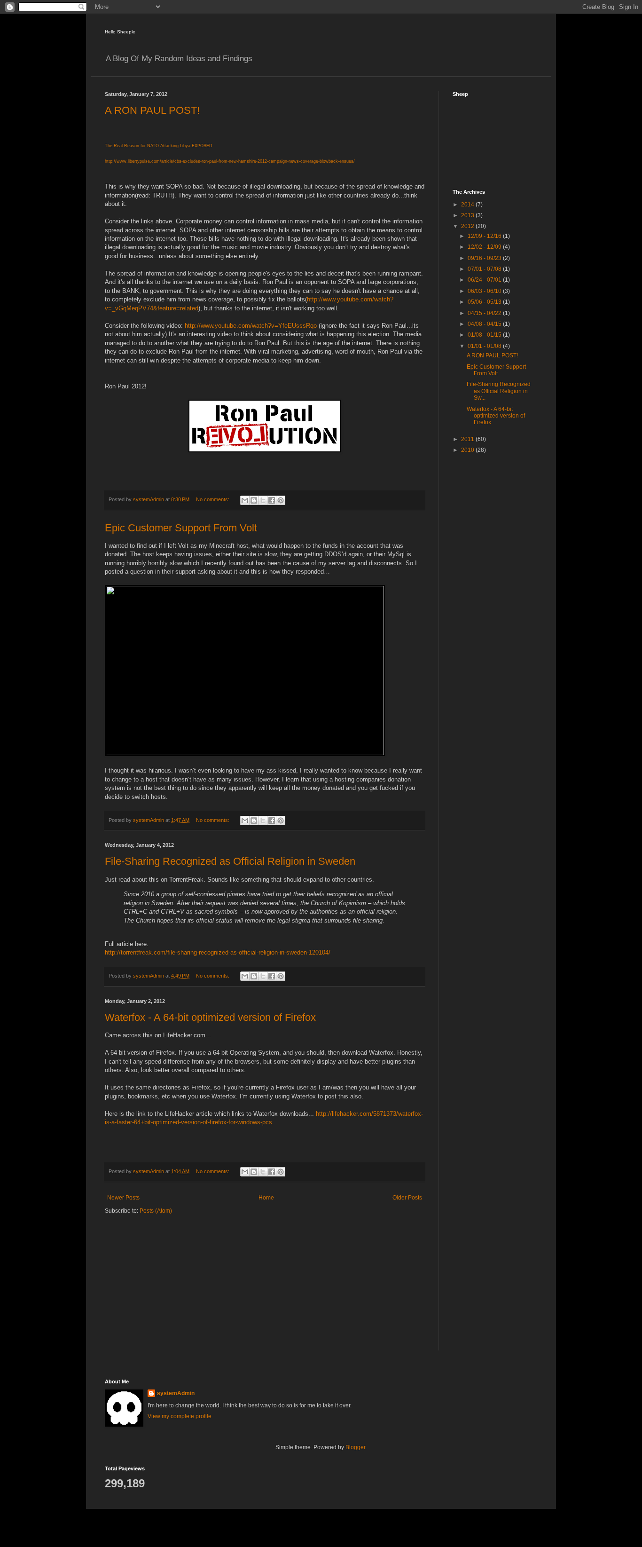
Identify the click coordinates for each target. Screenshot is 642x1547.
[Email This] (245, 500)
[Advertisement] (490, 610)
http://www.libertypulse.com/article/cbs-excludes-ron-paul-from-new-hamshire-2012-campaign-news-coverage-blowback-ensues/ (230, 161)
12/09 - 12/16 (485, 236)
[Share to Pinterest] (280, 500)
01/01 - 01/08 (485, 346)
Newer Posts (123, 1197)
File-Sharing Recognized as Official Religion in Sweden (230, 861)
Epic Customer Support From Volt (181, 528)
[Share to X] (262, 500)
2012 (468, 226)
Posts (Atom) (156, 1211)
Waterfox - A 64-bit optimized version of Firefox (210, 1017)
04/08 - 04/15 (485, 324)
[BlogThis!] (253, 500)
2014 (468, 204)
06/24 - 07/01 (485, 279)
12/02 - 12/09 (485, 247)
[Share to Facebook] (271, 500)
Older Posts (407, 1197)
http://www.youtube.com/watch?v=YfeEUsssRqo (251, 325)
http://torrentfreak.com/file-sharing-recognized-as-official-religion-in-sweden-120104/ (217, 952)
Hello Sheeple (120, 31)
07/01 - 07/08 (485, 269)
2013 (468, 215)
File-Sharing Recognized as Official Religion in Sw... (499, 391)
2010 (468, 450)
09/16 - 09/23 (485, 258)
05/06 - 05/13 (485, 302)
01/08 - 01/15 (485, 335)
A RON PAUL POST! (152, 110)
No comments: (213, 499)
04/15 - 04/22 (485, 313)
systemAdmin (176, 1393)
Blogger (355, 1447)
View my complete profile (179, 1416)
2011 (468, 439)
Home (266, 1197)
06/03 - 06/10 (485, 291)
